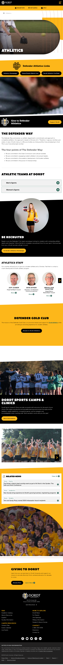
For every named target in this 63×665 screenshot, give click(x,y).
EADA (3, 660)
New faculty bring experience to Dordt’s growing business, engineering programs (30, 493)
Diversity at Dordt (11, 660)
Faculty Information (7, 620)
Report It (54, 658)
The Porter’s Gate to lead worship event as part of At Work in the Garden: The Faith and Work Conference (28, 484)
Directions (35, 630)
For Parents (35, 615)
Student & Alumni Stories (39, 622)
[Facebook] (22, 638)
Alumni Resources (7, 615)
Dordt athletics (53, 322)
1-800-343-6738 (37, 627)
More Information (9, 418)
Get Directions (30, 604)
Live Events (5, 630)
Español (4, 617)
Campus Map (6, 625)
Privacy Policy (5, 658)
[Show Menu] (60, 3)
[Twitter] (31, 638)
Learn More (29, 583)
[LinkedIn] (40, 638)
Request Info (21, 8)
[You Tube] (27, 638)
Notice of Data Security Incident (35, 658)
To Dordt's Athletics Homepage (14, 250)
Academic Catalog (7, 613)
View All (55, 476)
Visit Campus (33, 8)
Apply (44, 8)
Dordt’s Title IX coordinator (46, 651)
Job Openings (36, 617)
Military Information (38, 620)
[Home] (4, 13)
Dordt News (36, 613)
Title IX (47, 658)
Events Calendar (6, 627)
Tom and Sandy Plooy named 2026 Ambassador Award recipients (24, 500)
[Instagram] (35, 638)
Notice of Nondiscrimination (18, 658)
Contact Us (35, 632)
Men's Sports (11, 183)
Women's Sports (12, 190)
